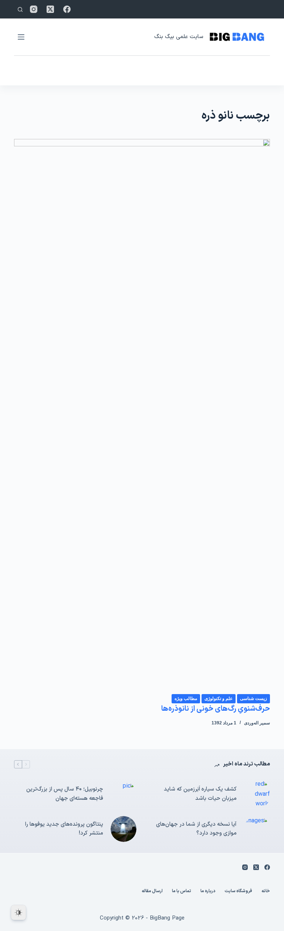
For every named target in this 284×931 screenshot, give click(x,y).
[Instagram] (33, 9)
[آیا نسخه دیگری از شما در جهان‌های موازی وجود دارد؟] (257, 829)
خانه (265, 891)
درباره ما (207, 891)
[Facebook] (67, 9)
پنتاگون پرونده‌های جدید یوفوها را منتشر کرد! (64, 829)
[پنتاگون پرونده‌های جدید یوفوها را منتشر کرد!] (123, 829)
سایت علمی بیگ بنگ (178, 37)
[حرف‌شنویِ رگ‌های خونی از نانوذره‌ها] (142, 416)
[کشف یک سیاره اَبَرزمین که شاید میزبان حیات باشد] (257, 794)
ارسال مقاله (152, 891)
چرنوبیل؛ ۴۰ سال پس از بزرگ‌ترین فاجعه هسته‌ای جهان (64, 794)
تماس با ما (181, 891)
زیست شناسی (253, 698)
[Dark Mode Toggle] (18, 912)
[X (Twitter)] (50, 9)
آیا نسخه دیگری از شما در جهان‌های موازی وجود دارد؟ (196, 829)
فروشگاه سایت (238, 891)
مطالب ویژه (186, 698)
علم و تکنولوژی (218, 698)
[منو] (21, 37)
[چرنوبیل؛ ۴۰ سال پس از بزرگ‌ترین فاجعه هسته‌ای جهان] (123, 794)
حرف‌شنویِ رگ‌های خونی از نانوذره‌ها (215, 708)
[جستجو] (20, 9)
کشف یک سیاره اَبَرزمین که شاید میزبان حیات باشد (200, 794)
